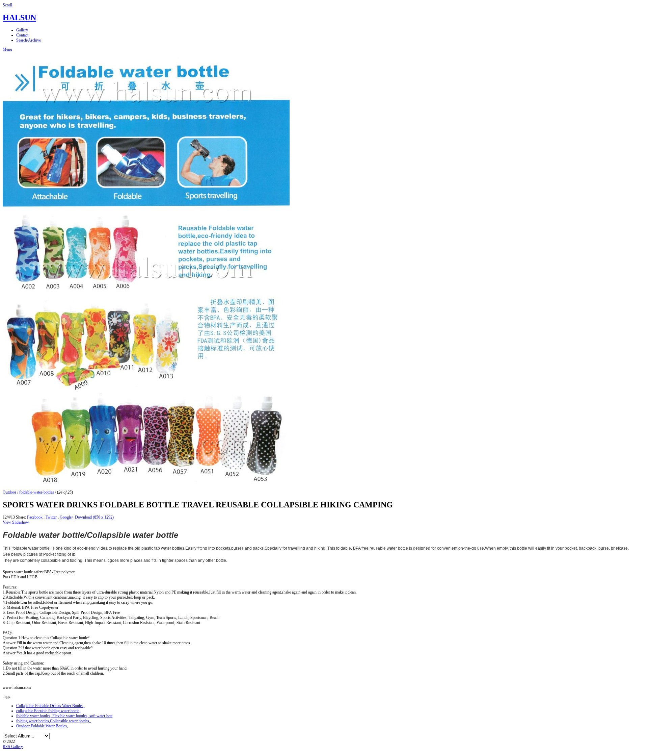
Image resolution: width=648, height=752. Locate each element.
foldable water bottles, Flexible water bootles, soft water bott (64, 715)
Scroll (7, 5)
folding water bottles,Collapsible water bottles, (53, 721)
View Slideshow (16, 522)
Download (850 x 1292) (94, 517)
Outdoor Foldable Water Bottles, (42, 726)
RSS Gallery (13, 746)
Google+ (67, 517)
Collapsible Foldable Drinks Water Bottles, (50, 705)
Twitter (51, 517)
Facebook (35, 517)
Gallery (22, 30)
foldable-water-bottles (36, 492)
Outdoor (9, 492)
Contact (22, 35)
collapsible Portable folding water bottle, (48, 710)
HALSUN (19, 17)
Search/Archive (28, 40)
